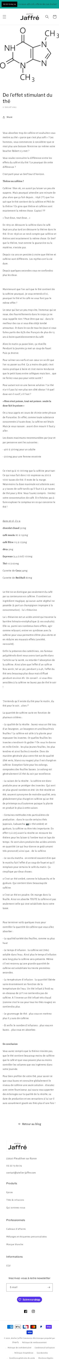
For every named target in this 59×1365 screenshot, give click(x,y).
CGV (8, 1266)
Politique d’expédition (23, 1353)
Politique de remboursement (34, 1342)
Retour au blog (31, 1124)
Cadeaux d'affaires (16, 1229)
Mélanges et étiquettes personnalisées (26, 1237)
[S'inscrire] (49, 1287)
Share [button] (9, 117)
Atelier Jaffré (17, 1338)
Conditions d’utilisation (45, 1348)
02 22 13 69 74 (9, 4)
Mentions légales (45, 1358)
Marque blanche (14, 1244)
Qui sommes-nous (15, 1207)
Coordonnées (42, 1353)
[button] (4, 17)
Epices (9, 1192)
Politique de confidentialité (19, 1348)
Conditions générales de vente (22, 1358)
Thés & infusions (15, 1200)
